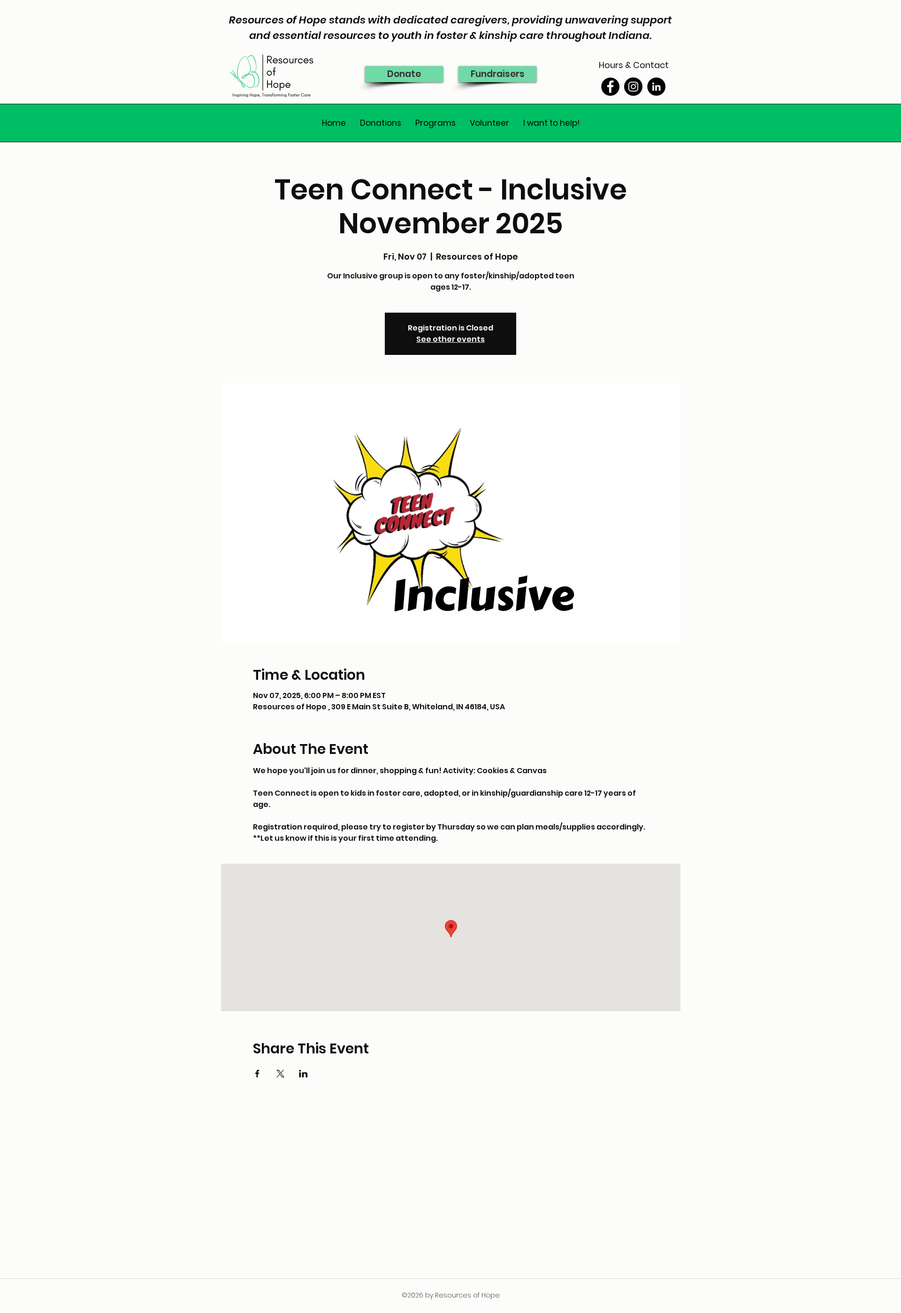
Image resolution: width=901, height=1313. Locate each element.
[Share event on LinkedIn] (303, 1073)
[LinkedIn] (656, 86)
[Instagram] (633, 86)
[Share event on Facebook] (257, 1073)
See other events (450, 339)
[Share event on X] (280, 1073)
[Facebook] (610, 86)
